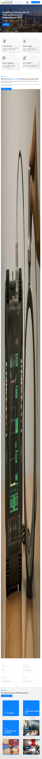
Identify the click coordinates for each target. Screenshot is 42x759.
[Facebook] (16, 2)
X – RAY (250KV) (9, 713)
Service (6, 710)
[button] (27, 2)
